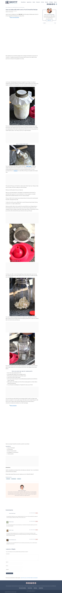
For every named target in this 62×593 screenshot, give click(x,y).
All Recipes (9, 7)
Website (7, 569)
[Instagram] (49, 4)
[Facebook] (47, 4)
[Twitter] (52, 4)
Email (7, 565)
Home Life (19, 478)
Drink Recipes (14, 478)
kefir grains (28, 166)
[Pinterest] (50, 4)
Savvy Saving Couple (11, 2)
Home (6, 7)
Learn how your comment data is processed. (29, 577)
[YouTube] (54, 4)
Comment (8, 553)
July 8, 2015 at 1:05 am (32, 539)
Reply (36, 521)
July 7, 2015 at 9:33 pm (32, 521)
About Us (49, 20)
